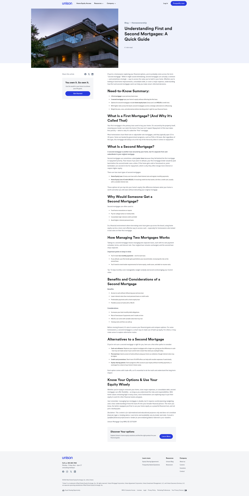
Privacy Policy (152, 490)
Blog (126, 23)
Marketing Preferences (163, 490)
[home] (67, 3)
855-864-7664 (72, 463)
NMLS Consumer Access (128, 490)
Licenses (139, 490)
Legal (144, 490)
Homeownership (139, 23)
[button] (99, 3)
